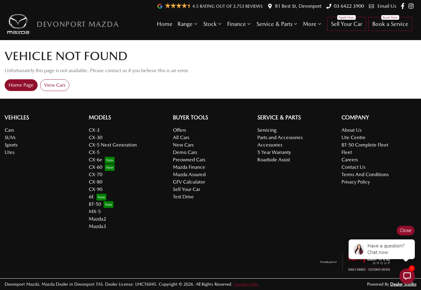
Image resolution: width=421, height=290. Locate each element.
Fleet (346, 152)
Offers (179, 130)
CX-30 (95, 137)
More (310, 24)
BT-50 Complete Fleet (364, 145)
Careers (349, 160)
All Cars (181, 137)
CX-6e (95, 160)
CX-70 (95, 174)
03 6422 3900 (349, 6)
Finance (236, 24)
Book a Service (390, 24)
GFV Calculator (189, 182)
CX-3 (94, 130)
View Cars (54, 85)
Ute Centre (353, 137)
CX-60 (95, 167)
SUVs (10, 137)
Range (185, 24)
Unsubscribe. (246, 284)
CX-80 (95, 182)
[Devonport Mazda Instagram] (412, 6)
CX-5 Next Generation (113, 145)
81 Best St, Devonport (298, 6)
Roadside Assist (273, 160)
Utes (9, 152)
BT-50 (95, 204)
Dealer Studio (403, 284)
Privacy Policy (355, 182)
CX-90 (95, 189)
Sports (11, 145)
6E (91, 197)
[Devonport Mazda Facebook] (404, 6)
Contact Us (353, 167)
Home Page (21, 85)
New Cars (183, 145)
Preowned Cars (189, 160)
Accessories (269, 145)
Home (165, 24)
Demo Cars (185, 152)
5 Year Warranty (274, 152)
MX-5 (95, 211)
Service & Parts (274, 24)
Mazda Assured (189, 174)
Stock (210, 24)
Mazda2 (97, 219)
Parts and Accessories (280, 137)
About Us (351, 130)
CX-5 (94, 152)
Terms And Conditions (365, 174)
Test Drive (183, 197)
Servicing (266, 130)
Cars (9, 130)
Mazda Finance (189, 167)
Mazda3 (97, 226)
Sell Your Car (346, 24)
